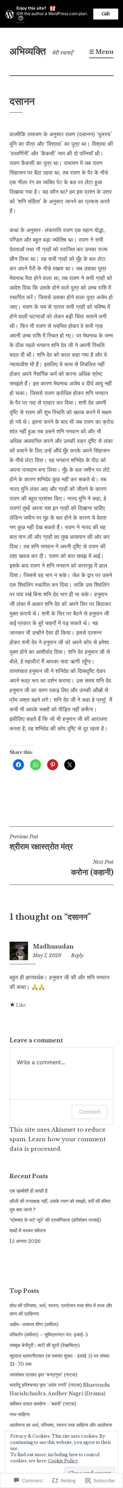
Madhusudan (53, 946)
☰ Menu (101, 51)
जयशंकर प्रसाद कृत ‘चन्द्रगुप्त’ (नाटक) (43, 1375)
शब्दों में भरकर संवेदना (28, 1231)
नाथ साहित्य (20, 1414)
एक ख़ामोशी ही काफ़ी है (28, 1191)
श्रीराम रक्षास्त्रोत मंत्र (41, 842)
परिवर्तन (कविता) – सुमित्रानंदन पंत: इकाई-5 (49, 1335)
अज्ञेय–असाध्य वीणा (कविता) (34, 1324)
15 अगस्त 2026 (25, 1241)
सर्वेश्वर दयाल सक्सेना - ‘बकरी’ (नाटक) (43, 1404)
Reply (77, 955)
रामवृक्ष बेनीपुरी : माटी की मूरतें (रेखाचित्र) (45, 1345)
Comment (89, 1112)
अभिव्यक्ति (28, 51)
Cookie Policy (63, 1460)
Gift (105, 13)
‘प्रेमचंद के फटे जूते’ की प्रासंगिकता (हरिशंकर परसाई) (55, 1220)
